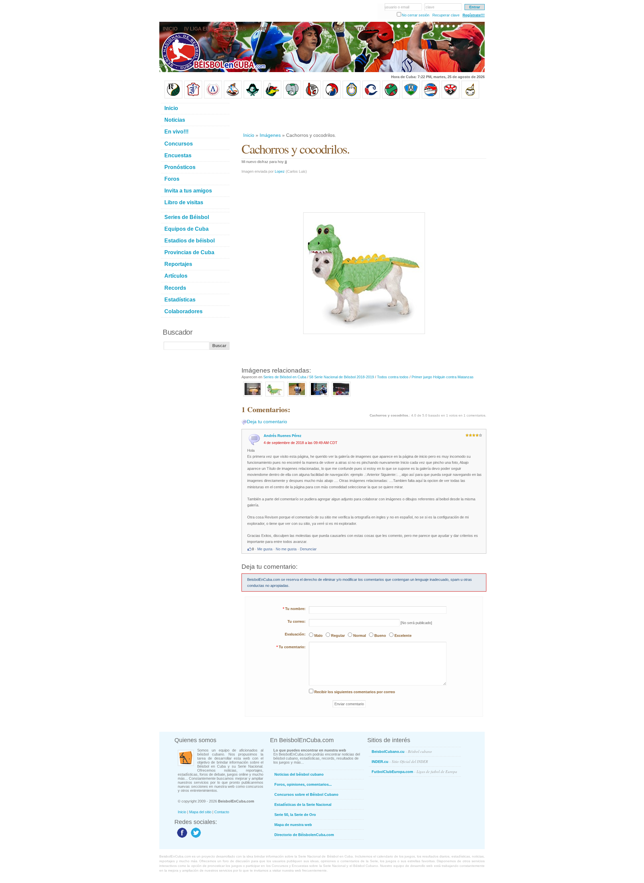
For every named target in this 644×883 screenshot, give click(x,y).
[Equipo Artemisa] (213, 97)
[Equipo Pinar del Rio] (173, 97)
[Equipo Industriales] (193, 97)
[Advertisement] (363, 115)
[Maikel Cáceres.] (341, 397)
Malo (318, 635)
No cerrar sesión (415, 15)
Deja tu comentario (267, 421)
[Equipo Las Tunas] (391, 97)
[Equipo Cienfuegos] (292, 97)
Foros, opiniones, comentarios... (303, 784)
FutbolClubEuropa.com (414, 771)
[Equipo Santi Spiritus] (332, 97)
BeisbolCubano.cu (402, 751)
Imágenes (270, 135)
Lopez (280, 171)
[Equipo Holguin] (411, 97)
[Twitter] (195, 837)
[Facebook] (181, 837)
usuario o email (397, 7)
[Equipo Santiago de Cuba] (450, 97)
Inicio (248, 135)
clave (430, 7)
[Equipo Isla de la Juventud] (253, 97)
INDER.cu (400, 761)
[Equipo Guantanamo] (470, 97)
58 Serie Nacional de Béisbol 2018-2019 (341, 377)
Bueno (380, 635)
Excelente (403, 635)
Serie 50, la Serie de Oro (295, 815)
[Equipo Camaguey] (371, 97)
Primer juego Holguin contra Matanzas (443, 377)
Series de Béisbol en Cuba (284, 377)
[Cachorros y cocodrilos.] (275, 397)
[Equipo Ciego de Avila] (351, 97)
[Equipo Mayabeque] (233, 97)
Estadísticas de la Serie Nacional (302, 805)
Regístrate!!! (474, 15)
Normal (359, 635)
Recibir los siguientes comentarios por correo (354, 692)
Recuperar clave (446, 15)
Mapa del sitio (200, 812)
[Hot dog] (252, 397)
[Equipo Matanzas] (272, 97)
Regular (338, 635)
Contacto (221, 812)
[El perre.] (319, 397)
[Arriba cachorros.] (297, 397)
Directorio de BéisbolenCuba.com (304, 835)
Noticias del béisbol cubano (299, 774)
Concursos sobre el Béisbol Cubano (306, 794)
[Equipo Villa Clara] (312, 97)
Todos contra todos (393, 377)
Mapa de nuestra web (293, 825)
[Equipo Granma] (431, 97)
